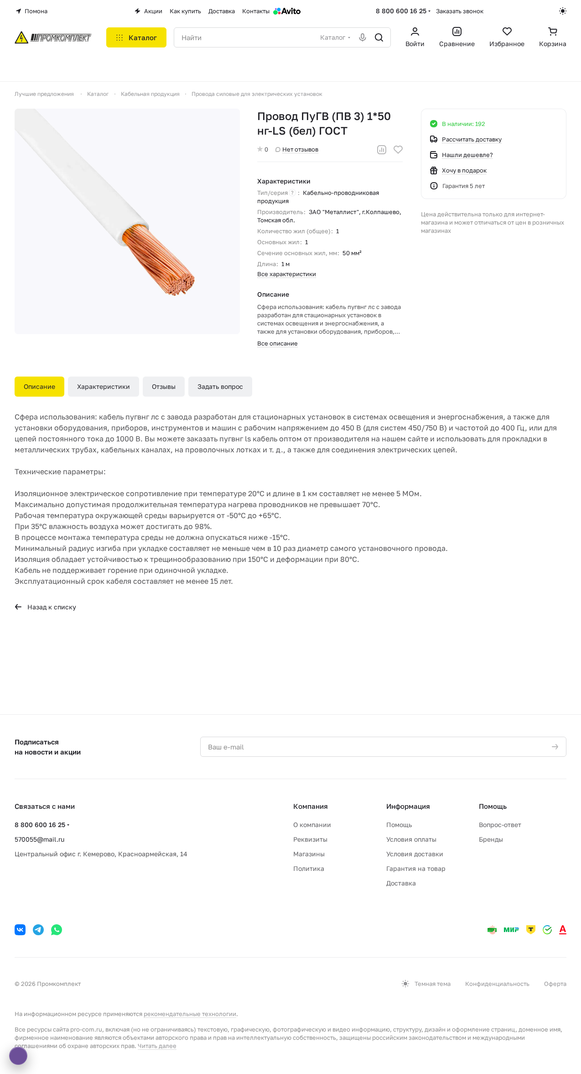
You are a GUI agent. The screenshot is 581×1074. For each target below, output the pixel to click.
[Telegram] (38, 929)
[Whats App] (56, 929)
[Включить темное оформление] (562, 11)
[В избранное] (398, 149)
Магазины (309, 854)
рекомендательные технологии (190, 1013)
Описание (39, 386)
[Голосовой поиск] (362, 37)
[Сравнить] (381, 149)
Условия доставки (414, 854)
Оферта (555, 983)
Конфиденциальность (497, 983)
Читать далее (157, 1045)
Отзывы (164, 386)
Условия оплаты (411, 839)
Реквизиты (310, 839)
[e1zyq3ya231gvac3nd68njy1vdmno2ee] (127, 221)
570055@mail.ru (39, 839)
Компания (310, 806)
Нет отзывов (300, 149)
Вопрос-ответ (500, 824)
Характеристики (103, 386)
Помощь (399, 824)
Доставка (401, 883)
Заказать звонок (459, 11)
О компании (312, 824)
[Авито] (287, 11)
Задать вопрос (220, 386)
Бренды (491, 839)
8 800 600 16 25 (401, 11)
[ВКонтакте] (20, 929)
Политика (308, 868)
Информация (408, 806)
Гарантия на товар (416, 868)
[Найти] (379, 37)
